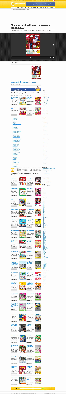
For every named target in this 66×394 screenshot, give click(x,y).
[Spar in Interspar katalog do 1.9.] (38, 338)
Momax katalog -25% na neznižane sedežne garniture (30, 294)
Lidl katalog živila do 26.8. (14, 314)
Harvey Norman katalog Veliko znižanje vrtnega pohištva (29, 378)
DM (43, 206)
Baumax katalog (45, 100)
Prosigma (44, 249)
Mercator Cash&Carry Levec (16, 135)
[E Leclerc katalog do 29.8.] (38, 317)
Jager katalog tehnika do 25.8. (30, 231)
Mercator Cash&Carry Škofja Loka (17, 143)
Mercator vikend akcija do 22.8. (29, 241)
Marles (44, 235)
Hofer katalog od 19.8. (15, 219)
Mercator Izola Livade (15, 163)
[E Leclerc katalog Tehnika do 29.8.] (22, 328)
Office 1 (44, 242)
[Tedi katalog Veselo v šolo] (22, 202)
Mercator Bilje (14, 122)
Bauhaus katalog (45, 99)
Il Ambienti (44, 222)
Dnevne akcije (38, 0)
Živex (44, 267)
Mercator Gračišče (15, 157)
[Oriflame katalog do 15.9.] (38, 192)
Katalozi (54, 0)
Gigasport (44, 214)
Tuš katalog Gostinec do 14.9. (30, 356)
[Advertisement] (33, 16)
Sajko (44, 250)
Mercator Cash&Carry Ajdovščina (17, 131)
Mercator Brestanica (15, 127)
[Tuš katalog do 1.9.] (22, 276)
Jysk (44, 230)
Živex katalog (45, 165)
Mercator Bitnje (14, 123)
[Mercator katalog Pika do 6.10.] (38, 202)
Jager (44, 228)
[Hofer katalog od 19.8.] (22, 223)
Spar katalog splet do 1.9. (14, 189)
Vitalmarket (44, 265)
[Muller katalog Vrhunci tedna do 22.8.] (22, 286)
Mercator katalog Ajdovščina (29, 98)
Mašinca (44, 236)
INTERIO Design (45, 225)
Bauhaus (44, 193)
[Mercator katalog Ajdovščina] (38, 101)
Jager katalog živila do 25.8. (15, 231)
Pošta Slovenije (45, 248)
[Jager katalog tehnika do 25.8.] (38, 234)
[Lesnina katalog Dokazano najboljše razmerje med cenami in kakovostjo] (38, 255)
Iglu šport (44, 220)
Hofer (44, 218)
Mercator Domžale (15, 156)
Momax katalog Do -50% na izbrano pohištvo (14, 294)
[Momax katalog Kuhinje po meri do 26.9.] (38, 349)
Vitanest (44, 266)
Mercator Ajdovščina (15, 118)
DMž (44, 207)
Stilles (44, 254)
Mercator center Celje (15, 146)
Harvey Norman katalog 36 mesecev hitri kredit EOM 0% (29, 283)
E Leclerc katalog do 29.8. (29, 314)
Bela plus (44, 195)
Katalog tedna (45, 275)
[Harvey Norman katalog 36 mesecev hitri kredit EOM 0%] (38, 286)
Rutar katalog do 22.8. (30, 209)
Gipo (44, 215)
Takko (44, 256)
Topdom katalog (45, 161)
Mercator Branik (14, 126)
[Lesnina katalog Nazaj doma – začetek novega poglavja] (38, 265)
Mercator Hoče (14, 159)
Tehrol (44, 260)
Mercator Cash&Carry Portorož (16, 140)
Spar (44, 253)
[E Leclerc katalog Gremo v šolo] (38, 328)
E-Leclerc (44, 208)
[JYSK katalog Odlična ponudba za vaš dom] (22, 359)
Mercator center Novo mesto (16, 150)
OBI (43, 241)
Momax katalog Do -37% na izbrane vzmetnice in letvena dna (14, 305)
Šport (31, 7)
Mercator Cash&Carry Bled (16, 132)
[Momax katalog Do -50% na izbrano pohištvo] (22, 296)
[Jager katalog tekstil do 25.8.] (22, 244)
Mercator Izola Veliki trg (15, 166)
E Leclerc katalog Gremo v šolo (29, 325)
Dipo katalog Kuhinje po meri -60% (30, 220)
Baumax (44, 194)
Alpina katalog (45, 95)
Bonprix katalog (45, 102)
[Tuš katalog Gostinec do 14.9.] (38, 359)
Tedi (43, 258)
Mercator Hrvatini (15, 161)
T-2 (43, 255)
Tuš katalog (44, 163)
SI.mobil (44, 252)
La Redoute (44, 231)
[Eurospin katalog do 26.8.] (22, 338)
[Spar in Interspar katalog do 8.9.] (22, 181)
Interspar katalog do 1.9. (14, 346)
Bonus (44, 199)
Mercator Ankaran (15, 119)
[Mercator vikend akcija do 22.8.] (38, 244)
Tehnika (34, 7)
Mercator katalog (15, 9)
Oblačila (22, 7)
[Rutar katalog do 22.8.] (38, 213)
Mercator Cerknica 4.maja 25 (16, 152)
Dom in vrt (44, 273)
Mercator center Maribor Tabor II (16, 149)
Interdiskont (44, 224)
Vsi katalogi (21, 393)
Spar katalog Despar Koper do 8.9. (29, 178)
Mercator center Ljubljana (16, 148)
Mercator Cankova (15, 130)
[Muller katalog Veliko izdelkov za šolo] (22, 380)
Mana (44, 234)
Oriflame (44, 244)
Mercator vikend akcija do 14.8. (29, 367)
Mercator (44, 238)
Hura (44, 219)
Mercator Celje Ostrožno (15, 145)
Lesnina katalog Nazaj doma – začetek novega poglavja (30, 262)
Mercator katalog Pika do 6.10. (30, 199)
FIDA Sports (45, 211)
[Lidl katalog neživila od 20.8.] (38, 307)
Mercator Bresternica (15, 128)
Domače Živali (42, 7)
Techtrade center (45, 257)
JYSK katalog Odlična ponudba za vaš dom (15, 356)
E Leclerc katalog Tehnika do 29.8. (14, 325)
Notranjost (44, 278)
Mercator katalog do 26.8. (14, 98)
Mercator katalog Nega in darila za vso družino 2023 (31, 26)
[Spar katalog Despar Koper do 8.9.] (38, 181)
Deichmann (44, 204)
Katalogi (33, 0)
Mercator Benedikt (15, 121)
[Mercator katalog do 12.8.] (38, 111)
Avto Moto (46, 7)
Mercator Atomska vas (15, 120)
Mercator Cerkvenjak (15, 154)
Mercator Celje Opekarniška (16, 144)
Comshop (44, 202)
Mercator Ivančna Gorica (16, 162)
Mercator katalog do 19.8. (14, 108)
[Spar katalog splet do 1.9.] (22, 192)
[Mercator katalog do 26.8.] (22, 101)
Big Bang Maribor (45, 197)
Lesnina (44, 232)
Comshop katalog (45, 104)
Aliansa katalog (45, 94)
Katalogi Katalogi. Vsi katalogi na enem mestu (18, 4)
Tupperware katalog (45, 162)
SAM (44, 251)
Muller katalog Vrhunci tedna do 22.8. (15, 283)
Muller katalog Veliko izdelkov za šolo (14, 377)
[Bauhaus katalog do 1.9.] (22, 213)
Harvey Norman (45, 217)
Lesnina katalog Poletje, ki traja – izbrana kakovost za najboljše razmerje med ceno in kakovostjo (14, 263)
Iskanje (17, 388)
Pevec (44, 246)
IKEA (44, 221)
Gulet (44, 216)
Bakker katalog (45, 98)
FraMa (44, 212)
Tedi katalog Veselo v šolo (14, 199)
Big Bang (44, 196)
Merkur (44, 239)
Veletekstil (44, 264)
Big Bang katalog (45, 101)
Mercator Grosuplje (15, 158)
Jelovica (44, 229)
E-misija (44, 209)
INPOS (44, 223)
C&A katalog (45, 103)
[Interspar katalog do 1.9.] (22, 349)
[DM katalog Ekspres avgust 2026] (38, 276)
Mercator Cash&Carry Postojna (16, 141)
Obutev (25, 7)
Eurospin (44, 210)
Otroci (38, 7)
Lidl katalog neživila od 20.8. (29, 304)
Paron (44, 245)
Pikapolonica (45, 247)
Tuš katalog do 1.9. (14, 272)
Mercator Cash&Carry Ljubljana (16, 136)
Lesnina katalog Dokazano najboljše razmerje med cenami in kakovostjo (30, 252)
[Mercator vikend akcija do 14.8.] (38, 370)
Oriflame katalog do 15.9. (29, 189)
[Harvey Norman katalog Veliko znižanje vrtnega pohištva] (38, 380)
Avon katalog (45, 96)
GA (43, 213)
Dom (28, 7)
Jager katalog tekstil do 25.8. (14, 241)
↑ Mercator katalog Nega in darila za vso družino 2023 (49, 393)
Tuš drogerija (45, 263)
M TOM (44, 233)
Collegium (44, 201)
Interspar (44, 226)
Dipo (44, 205)
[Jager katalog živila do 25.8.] (22, 234)
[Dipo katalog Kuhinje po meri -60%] (38, 223)
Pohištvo (18, 7)
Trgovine (47, 0)
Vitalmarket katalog (45, 164)
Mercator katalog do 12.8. (29, 108)
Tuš (43, 262)
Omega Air (44, 243)
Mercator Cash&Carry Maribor (16, 137)
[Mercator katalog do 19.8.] (22, 111)
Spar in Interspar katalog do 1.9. (29, 335)
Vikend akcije (43, 0)
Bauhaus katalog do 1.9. (14, 210)
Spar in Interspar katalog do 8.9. (14, 178)
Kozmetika (51, 7)
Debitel (44, 203)
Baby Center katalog (46, 97)
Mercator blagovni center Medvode (17, 124)
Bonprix (44, 198)
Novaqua (44, 240)
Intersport (44, 227)
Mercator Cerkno (15, 153)
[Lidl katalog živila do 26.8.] (22, 317)
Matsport (44, 237)
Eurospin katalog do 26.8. (14, 335)
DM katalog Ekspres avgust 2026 (29, 273)
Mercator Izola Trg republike (16, 165)
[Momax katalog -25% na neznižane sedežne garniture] (38, 296)
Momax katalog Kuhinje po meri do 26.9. (29, 346)
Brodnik (44, 200)
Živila (14, 7)
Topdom (44, 261)
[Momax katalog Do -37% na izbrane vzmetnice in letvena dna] (22, 307)
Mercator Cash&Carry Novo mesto (17, 139)
